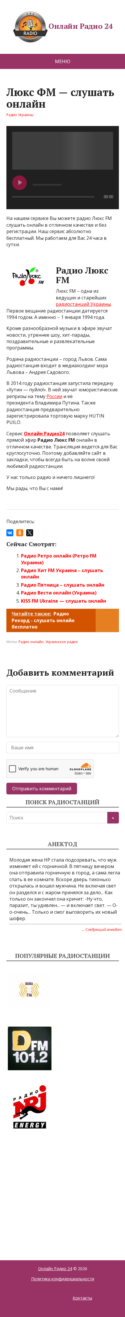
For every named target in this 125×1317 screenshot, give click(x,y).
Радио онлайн (31, 641)
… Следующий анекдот (102, 929)
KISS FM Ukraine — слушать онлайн (63, 601)
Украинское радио (61, 641)
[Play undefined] (19, 182)
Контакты (82, 1298)
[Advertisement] (50, 1187)
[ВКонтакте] (9, 532)
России (54, 396)
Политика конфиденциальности (62, 1278)
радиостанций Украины (83, 304)
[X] (29, 532)
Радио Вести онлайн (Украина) (59, 593)
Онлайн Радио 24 (80, 26)
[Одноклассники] (19, 532)
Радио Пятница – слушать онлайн (62, 585)
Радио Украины (19, 114)
